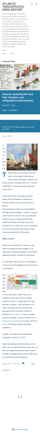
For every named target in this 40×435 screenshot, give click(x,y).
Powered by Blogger (21, 429)
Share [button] (4, 110)
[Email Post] (23, 364)
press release (15, 314)
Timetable (16, 364)
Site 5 (10, 364)
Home (4, 53)
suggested (18, 203)
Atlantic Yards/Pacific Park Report (13, 6)
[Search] (32, 3)
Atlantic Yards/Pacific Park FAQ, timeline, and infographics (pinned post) (17, 97)
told (36, 347)
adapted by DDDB (18, 337)
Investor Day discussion (11, 321)
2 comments (13, 110)
